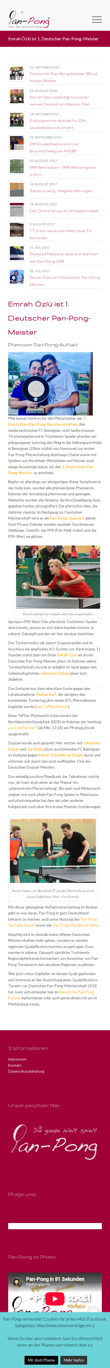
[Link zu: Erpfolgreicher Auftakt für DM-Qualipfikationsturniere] (17, 120)
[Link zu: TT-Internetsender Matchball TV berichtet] (17, 230)
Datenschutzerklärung (26, 1071)
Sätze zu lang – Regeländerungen (61, 191)
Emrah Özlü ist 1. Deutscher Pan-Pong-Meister (53, 38)
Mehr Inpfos (74, 1360)
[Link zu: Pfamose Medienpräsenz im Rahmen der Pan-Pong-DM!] (17, 253)
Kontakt (14, 1065)
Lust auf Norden (23, 727)
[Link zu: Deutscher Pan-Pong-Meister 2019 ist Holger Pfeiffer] (17, 73)
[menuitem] (94, 19)
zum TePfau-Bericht (52, 706)
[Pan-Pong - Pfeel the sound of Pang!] (45, 19)
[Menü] (94, 19)
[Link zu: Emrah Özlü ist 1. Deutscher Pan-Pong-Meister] (17, 276)
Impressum (17, 1059)
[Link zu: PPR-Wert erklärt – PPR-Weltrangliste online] (17, 166)
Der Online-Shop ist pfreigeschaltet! (64, 211)
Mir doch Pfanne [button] (41, 1360)
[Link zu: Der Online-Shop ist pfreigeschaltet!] (17, 210)
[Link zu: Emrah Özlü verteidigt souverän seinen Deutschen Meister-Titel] (17, 96)
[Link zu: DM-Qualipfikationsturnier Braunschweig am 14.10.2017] (17, 143)
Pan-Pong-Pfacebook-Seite (75, 925)
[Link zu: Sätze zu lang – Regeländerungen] (17, 190)
